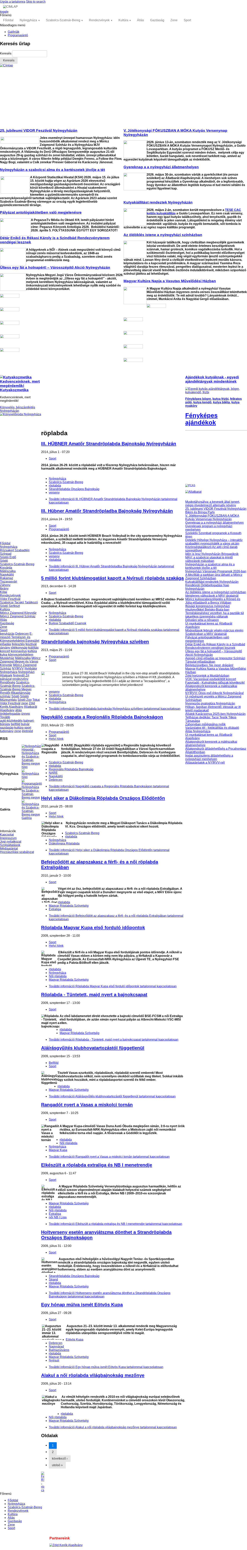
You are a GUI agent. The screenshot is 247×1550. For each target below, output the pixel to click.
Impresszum (8, 838)
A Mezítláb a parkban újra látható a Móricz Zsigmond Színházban (213, 576)
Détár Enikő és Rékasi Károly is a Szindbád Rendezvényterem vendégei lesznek (215, 646)
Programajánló (18, 35)
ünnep (25, 713)
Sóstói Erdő (8, 557)
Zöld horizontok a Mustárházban (207, 675)
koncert (5, 651)
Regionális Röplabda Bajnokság (71, 769)
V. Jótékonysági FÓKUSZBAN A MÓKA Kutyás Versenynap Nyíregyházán (212, 517)
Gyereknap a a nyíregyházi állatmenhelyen (214, 522)
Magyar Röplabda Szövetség (69, 905)
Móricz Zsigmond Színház (18, 616)
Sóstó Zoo (25, 699)
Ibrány (4, 588)
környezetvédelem (20, 654)
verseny (54, 492)
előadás (5, 644)
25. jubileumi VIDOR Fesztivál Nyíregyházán (215, 508)
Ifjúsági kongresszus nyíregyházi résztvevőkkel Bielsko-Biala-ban (207, 607)
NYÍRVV (18, 668)
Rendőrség (7, 682)
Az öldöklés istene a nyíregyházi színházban (215, 592)
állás (18, 710)
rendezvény (20, 679)
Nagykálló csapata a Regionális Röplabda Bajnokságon (102, 717)
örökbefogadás (10, 713)
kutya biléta (221, 402)
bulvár (25, 724)
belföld (15, 724)
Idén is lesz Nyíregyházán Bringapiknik (212, 554)
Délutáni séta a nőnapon (202, 620)
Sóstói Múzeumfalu (14, 698)
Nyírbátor (31, 668)
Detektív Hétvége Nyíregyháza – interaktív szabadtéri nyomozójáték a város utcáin (214, 541)
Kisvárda (6, 567)
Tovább (5, 717)
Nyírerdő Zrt (21, 675)
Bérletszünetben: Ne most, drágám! (209, 665)
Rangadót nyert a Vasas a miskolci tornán (87, 1104)
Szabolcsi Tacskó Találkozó (19, 602)
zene (24, 703)
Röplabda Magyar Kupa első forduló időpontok (93, 927)
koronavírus (19, 651)
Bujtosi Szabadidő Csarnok (67, 623)
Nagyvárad (56, 1346)
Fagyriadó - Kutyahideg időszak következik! (215, 682)
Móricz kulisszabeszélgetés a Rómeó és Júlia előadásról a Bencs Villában (212, 600)
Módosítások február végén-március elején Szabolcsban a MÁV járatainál (214, 632)
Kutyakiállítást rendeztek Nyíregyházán (212, 581)
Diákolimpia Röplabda (64, 843)
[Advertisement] (123, 96)
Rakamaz (6, 578)
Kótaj (3, 592)
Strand (53, 1279)
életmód (27, 731)
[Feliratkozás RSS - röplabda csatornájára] (113, 1482)
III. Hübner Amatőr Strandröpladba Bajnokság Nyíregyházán (107, 510)
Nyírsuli (54, 1360)
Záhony (5, 585)
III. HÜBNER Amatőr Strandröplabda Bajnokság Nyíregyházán (108, 443)
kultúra (32, 651)
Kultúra (123, 20)
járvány (5, 647)
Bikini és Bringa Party (200, 512)
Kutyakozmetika (14, 390)
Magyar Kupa (58, 1150)
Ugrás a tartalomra (12, 1)
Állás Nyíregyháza (197, 731)
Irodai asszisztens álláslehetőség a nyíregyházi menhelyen (209, 757)
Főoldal (8, 20)
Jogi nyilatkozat (10, 841)
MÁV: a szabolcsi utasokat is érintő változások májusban (209, 559)
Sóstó (4, 560)
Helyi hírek (56, 738)
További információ (114, 708)
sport (27, 727)
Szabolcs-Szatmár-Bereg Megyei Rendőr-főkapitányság (17, 689)
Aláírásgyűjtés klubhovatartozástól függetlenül (92, 1047)
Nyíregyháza (28, 20)
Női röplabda (58, 976)
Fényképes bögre (198, 398)
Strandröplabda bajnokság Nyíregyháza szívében (95, 641)
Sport (187, 20)
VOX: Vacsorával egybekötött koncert (210, 679)
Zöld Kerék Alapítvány (17, 705)
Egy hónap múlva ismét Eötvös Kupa (82, 1304)
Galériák (13, 31)
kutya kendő (202, 402)
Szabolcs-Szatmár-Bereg (63, 20)
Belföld (53, 1062)
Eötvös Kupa (74, 1339)
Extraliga (55, 909)
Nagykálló (7, 574)
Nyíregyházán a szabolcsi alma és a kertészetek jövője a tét (210, 566)
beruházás (7, 633)
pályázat (6, 679)
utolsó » (57, 1465)
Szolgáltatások (10, 845)
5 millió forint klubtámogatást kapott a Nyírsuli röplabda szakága (112, 578)
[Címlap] (6, 65)
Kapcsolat (7, 834)
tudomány (7, 731)
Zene (174, 20)
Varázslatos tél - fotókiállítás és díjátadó (212, 727)
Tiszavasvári (8, 581)
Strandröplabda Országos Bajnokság (74, 489)
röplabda (55, 485)
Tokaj (36, 699)
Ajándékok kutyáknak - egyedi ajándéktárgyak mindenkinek (212, 379)
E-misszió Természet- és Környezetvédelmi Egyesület (19, 637)
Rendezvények (99, 20)
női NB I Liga (58, 1217)
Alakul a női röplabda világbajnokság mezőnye (92, 1375)
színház (5, 696)
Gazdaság (157, 20)
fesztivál (31, 644)
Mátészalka (8, 571)
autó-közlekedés (11, 720)
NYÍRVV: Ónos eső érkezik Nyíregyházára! (214, 693)
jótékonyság (19, 647)
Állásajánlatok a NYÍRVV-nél (205, 762)
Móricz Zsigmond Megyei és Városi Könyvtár (20, 661)
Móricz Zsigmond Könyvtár (18, 612)
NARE (53, 772)
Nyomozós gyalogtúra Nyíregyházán (210, 703)
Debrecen (22, 633)
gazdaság (7, 727)
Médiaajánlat (9, 848)
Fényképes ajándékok (201, 419)
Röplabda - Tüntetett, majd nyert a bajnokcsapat (94, 994)
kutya (3, 654)
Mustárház (7, 658)
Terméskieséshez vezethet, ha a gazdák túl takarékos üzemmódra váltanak (214, 614)
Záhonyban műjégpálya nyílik (205, 724)
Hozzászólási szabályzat (17, 852)
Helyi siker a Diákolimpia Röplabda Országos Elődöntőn (103, 798)
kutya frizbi (220, 398)
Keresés (6, 53)
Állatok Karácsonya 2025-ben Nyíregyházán (215, 714)
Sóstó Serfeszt (10, 606)
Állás (140, 20)
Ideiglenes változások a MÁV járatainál (212, 595)
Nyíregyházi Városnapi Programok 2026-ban (215, 571)
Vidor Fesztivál (10, 599)
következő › (60, 1458)
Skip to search (36, 1)
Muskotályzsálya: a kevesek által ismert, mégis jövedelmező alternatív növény (212, 503)
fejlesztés (18, 644)
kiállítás (33, 647)
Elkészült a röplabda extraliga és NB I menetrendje (96, 1165)
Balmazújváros (59, 1350)
